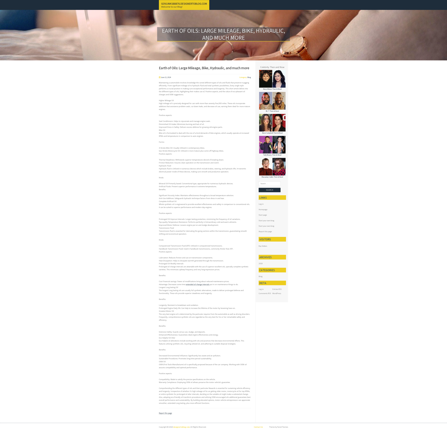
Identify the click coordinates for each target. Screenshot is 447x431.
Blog (249, 77)
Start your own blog (266, 220)
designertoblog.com (181, 427)
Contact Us (258, 427)
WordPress (276, 293)
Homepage (263, 209)
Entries (277, 289)
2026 (261, 263)
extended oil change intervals (197, 284)
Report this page (165, 413)
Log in (261, 204)
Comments (265, 293)
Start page (263, 215)
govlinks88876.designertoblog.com (184, 3)
